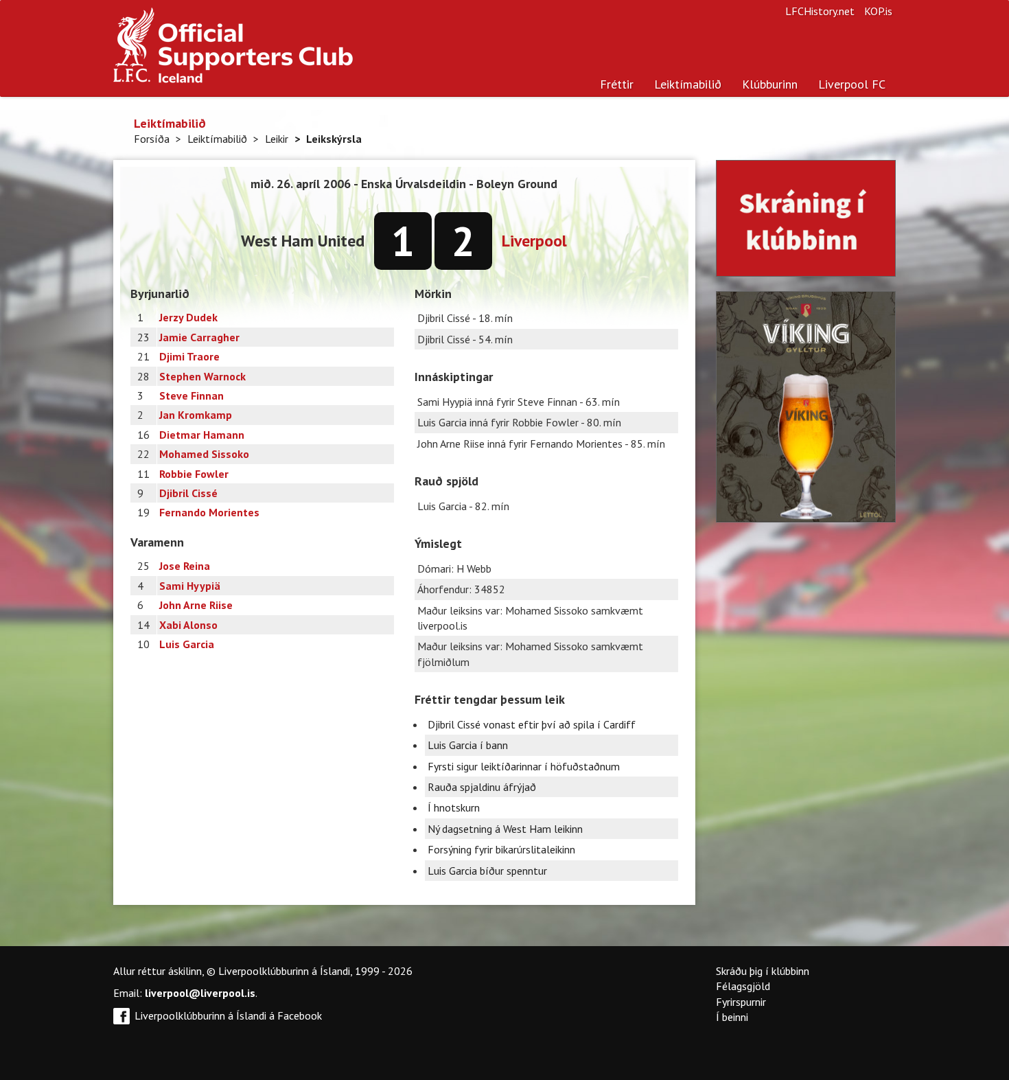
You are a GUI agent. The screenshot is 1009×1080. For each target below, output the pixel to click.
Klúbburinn (770, 84)
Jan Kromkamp (195, 415)
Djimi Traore (189, 356)
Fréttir (617, 84)
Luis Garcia (186, 644)
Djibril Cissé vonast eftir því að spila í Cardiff (532, 724)
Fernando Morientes (209, 512)
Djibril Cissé (188, 493)
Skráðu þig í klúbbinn (762, 971)
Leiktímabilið (687, 84)
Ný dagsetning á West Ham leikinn (505, 829)
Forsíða (152, 139)
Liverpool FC (851, 84)
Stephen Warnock (202, 376)
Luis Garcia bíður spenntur (487, 870)
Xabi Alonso (188, 625)
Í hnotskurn (454, 807)
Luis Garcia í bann (468, 745)
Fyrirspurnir (741, 1002)
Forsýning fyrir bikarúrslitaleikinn (501, 849)
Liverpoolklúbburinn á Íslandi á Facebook (228, 1015)
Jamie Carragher (199, 337)
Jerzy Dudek (188, 317)
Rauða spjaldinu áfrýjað (482, 787)
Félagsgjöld (743, 986)
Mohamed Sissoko (204, 454)
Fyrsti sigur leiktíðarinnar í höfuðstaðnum (524, 766)
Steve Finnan (191, 395)
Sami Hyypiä (189, 586)
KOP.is (878, 11)
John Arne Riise (196, 605)
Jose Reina (184, 566)
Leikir (276, 139)
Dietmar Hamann (201, 434)
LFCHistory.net (820, 11)
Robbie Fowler (194, 474)
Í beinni (732, 1017)
